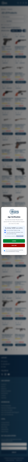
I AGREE (14, 241)
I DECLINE (14, 245)
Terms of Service (20, 236)
